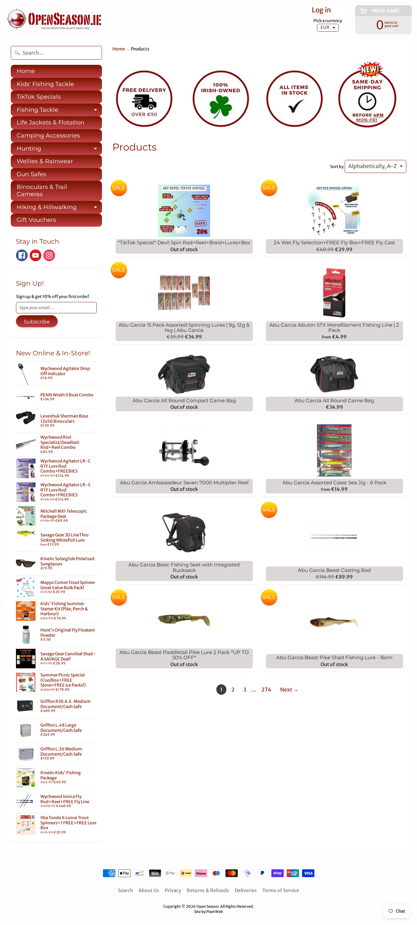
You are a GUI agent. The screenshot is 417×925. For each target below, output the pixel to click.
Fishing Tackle (59, 111)
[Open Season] (54, 20)
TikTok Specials (39, 96)
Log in (321, 10)
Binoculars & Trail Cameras (42, 190)
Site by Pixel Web (208, 911)
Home (26, 71)
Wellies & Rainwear (45, 161)
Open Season (207, 906)
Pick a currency (327, 20)
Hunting (59, 150)
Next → (289, 689)
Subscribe (37, 322)
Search (125, 890)
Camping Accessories (48, 135)
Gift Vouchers (36, 219)
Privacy (173, 890)
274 (266, 689)
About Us (148, 890)
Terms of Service (280, 890)
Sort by (337, 166)
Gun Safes (31, 174)
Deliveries (246, 890)
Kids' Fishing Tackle (45, 84)
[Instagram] (49, 255)
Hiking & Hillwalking (59, 209)
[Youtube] (35, 255)
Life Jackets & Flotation (50, 122)
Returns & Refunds (208, 890)
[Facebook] (22, 255)
